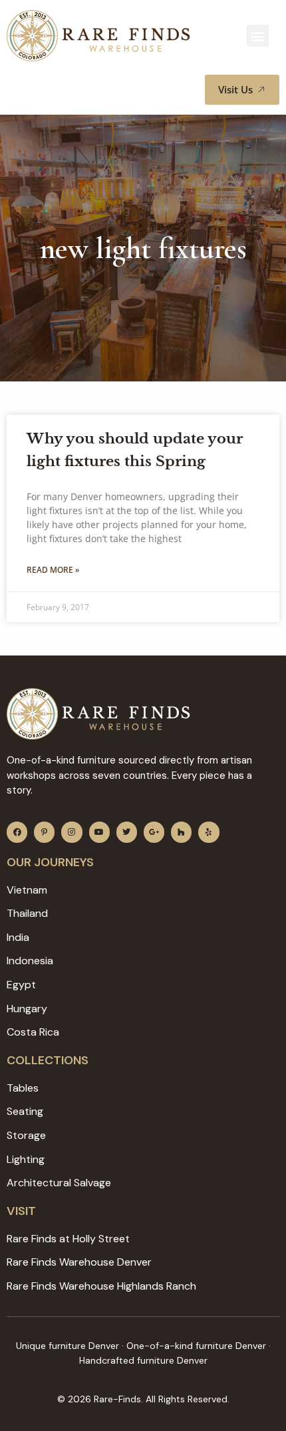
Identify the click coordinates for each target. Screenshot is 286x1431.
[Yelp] (208, 832)
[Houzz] (181, 832)
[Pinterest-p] (44, 832)
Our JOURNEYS (50, 862)
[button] (258, 36)
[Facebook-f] (17, 832)
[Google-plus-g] (154, 832)
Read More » (53, 569)
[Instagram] (71, 832)
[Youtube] (99, 832)
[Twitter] (126, 832)
